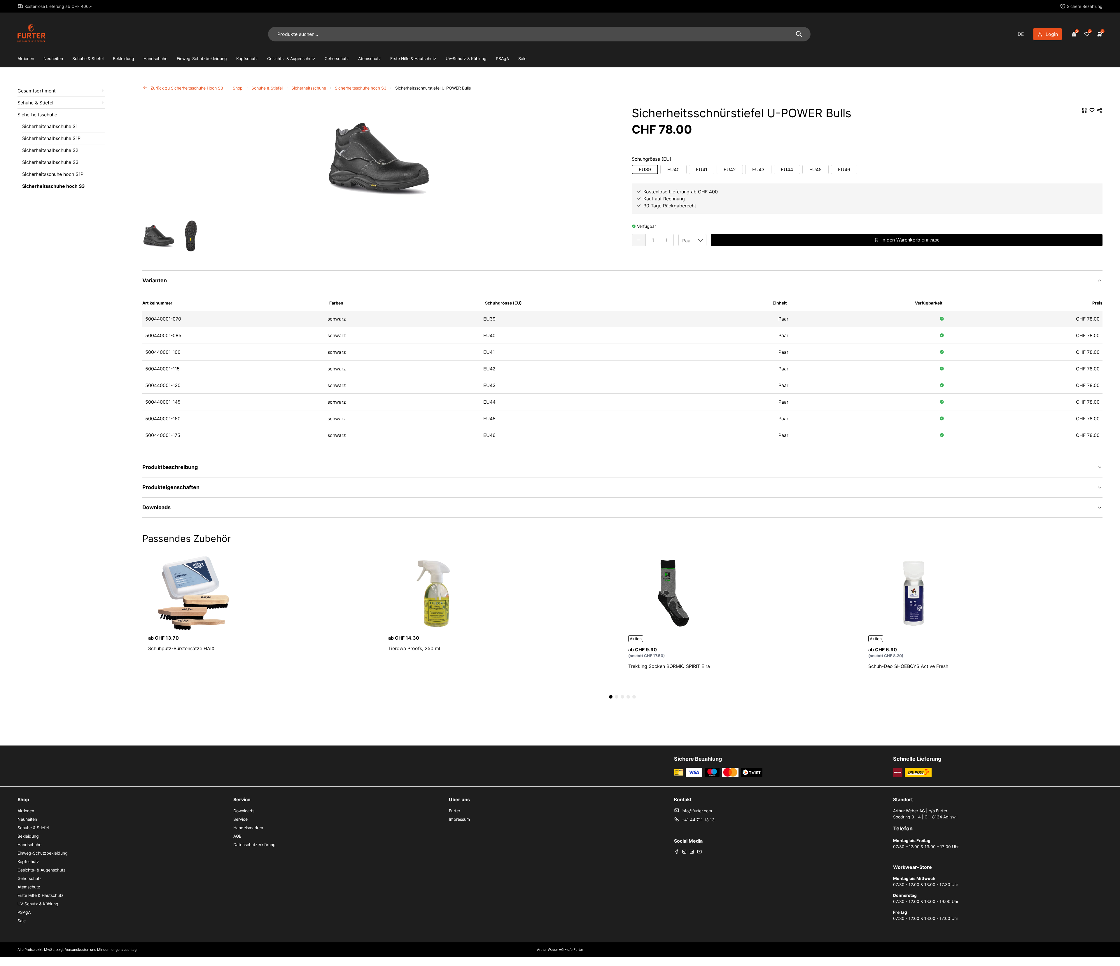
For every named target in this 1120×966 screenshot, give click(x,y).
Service (240, 819)
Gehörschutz (337, 58)
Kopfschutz (247, 58)
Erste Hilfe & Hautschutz (413, 58)
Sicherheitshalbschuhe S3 (50, 162)
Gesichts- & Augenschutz (291, 58)
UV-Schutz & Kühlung (466, 58)
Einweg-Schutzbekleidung (202, 58)
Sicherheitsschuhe (37, 115)
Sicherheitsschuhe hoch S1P (52, 174)
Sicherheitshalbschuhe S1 (50, 126)
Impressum (459, 819)
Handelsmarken (248, 827)
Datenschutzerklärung (254, 844)
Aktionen (26, 58)
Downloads (243, 810)
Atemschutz (369, 58)
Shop (238, 87)
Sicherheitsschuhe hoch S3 (53, 186)
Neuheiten (53, 58)
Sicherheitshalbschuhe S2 (50, 150)
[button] (150, 165)
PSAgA (502, 58)
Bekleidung (123, 58)
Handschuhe (155, 58)
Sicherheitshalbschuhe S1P (51, 138)
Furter (454, 810)
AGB (237, 836)
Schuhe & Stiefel (88, 58)
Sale (522, 58)
